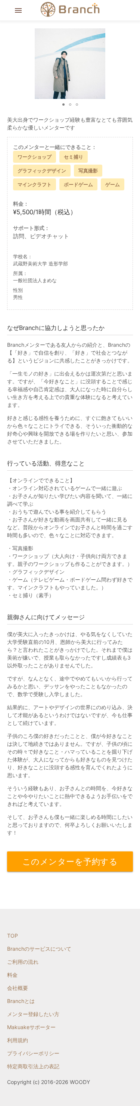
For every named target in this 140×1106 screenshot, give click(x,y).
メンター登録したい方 (33, 1014)
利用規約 (17, 1040)
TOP (12, 935)
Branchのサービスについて (39, 948)
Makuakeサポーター (31, 1027)
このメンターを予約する (70, 861)
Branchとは (21, 1001)
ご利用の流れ (22, 962)
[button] (126, 64)
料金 (12, 975)
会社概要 (17, 988)
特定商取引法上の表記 (33, 1066)
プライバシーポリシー (33, 1053)
